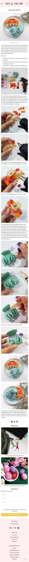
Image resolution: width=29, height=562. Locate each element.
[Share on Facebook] (12, 421)
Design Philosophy (14, 537)
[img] (10, 528)
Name (3, 494)
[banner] (14, 3)
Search (14, 548)
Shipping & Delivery (14, 550)
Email (3, 498)
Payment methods (14, 557)
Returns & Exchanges (14, 554)
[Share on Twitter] (14, 421)
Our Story (14, 535)
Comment (4, 502)
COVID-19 (14, 559)
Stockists (14, 541)
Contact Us (14, 539)
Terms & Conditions (14, 552)
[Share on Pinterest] (17, 421)
